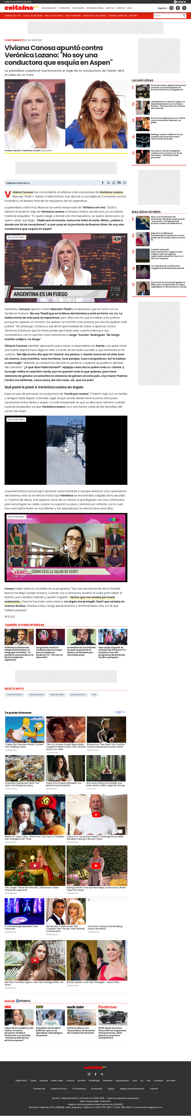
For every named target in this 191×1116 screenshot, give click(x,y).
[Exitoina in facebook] (178, 8)
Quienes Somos (59, 1088)
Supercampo (122, 1080)
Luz (141, 1080)
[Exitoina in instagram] (171, 8)
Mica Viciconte (54, 15)
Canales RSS (39, 1088)
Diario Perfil (21, 1080)
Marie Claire (57, 1080)
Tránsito (154, 1088)
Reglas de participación (132, 1088)
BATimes (171, 1080)
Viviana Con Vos (78, 694)
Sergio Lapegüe (118, 15)
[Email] (124, 183)
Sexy (129, 8)
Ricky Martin (73, 15)
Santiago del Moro (94, 15)
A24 (94, 694)
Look (134, 1080)
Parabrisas (94, 1080)
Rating (133, 15)
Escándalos (49, 8)
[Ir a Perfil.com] (180, 2)
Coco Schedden (33, 15)
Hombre (81, 1080)
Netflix (110, 8)
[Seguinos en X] (184, 8)
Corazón (64, 8)
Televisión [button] (78, 8)
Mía (148, 1080)
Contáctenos (79, 1088)
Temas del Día (13, 15)
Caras (33, 1080)
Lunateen (158, 1080)
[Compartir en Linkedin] (119, 183)
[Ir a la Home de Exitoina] (22, 8)
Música (120, 8)
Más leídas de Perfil (146, 212)
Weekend (107, 1080)
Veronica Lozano (14, 694)
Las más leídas (142, 80)
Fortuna (70, 1080)
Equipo (111, 1088)
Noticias (44, 1080)
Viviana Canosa (36, 694)
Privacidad (96, 1088)
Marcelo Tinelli (57, 694)
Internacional (95, 8)
